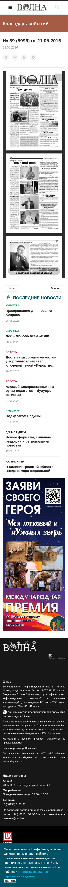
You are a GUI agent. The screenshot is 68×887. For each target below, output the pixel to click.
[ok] (11, 643)
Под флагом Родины (23, 416)
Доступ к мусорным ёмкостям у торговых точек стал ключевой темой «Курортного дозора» (31, 363)
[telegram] (34, 643)
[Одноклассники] (24, 57)
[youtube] (26, 643)
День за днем (16, 432)
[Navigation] (10, 7)
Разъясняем (15, 461)
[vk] (18, 643)
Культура (12, 305)
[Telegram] (33, 57)
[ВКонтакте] (15, 57)
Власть (11, 352)
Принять (10, 880)
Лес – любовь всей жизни (27, 336)
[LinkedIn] (6, 57)
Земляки (12, 330)
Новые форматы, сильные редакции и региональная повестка (28, 441)
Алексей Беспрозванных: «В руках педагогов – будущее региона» (30, 391)
